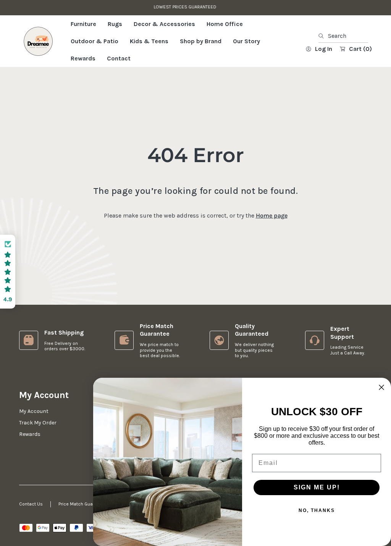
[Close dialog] (381, 387)
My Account (33, 411)
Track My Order (38, 422)
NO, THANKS (317, 510)
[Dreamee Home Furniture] (38, 41)
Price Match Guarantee (82, 504)
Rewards (29, 434)
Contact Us (31, 504)
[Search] (323, 36)
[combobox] (343, 36)
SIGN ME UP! (317, 487)
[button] (7, 272)
